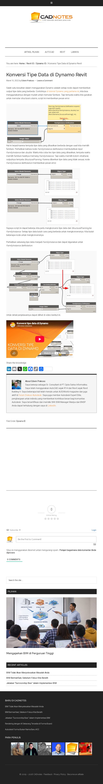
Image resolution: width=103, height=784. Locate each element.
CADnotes (51, 18)
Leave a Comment (45, 80)
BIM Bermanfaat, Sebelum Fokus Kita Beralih (27, 678)
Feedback (48, 774)
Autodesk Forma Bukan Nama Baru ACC (22, 729)
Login (93, 530)
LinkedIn (52, 405)
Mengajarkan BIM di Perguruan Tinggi (30, 653)
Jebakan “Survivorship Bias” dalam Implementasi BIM (31, 683)
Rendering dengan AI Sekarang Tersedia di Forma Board (28, 724)
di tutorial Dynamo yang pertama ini (63, 91)
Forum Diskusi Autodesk (30, 395)
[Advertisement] (54, 35)
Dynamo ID (20, 421)
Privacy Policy (60, 774)
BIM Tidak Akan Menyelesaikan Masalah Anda (27, 672)
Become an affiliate (75, 774)
